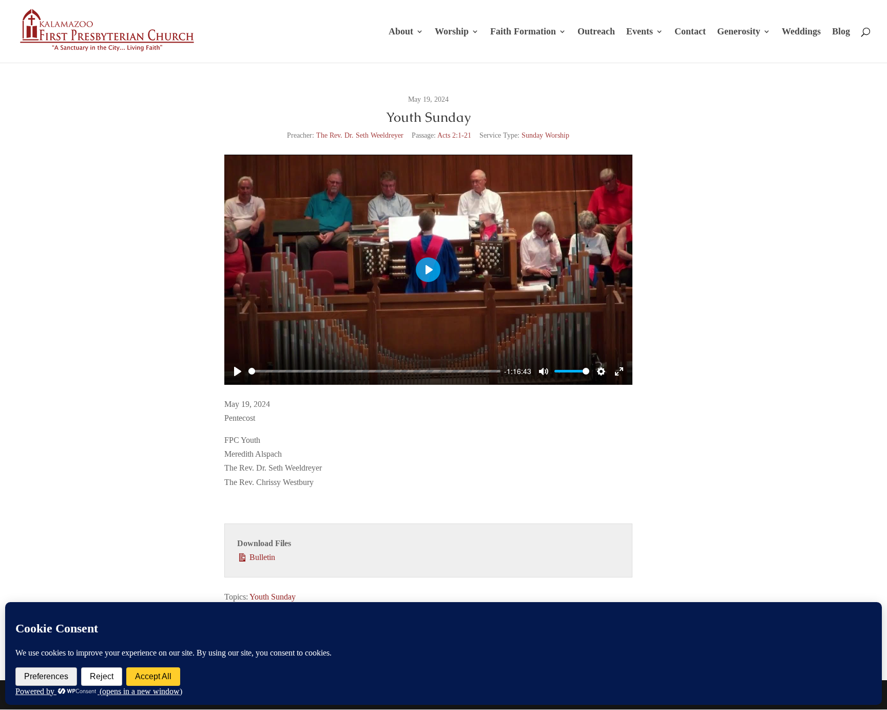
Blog (841, 32)
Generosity (738, 32)
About (401, 32)
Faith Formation (523, 32)
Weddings (801, 32)
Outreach (596, 32)
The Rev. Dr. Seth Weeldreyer (359, 135)
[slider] (374, 371)
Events (639, 32)
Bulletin (261, 557)
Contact (690, 32)
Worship (452, 32)
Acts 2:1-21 (454, 135)
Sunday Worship (545, 135)
